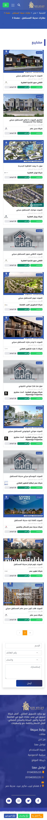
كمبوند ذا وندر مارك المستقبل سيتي (27, 342)
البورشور (9, 816)
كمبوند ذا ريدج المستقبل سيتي (29, 75)
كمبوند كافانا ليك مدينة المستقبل (28, 520)
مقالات (42, 734)
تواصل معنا (39, 744)
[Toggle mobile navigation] (13, 5)
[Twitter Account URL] (28, 801)
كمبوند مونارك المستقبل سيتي (29, 210)
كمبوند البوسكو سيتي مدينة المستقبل (26, 476)
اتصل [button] (25, 87)
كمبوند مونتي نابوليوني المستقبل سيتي (25, 431)
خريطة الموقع (38, 760)
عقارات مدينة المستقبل (34, 79)
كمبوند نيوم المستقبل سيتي (30, 298)
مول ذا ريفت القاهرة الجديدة (30, 166)
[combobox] (39, 652)
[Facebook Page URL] (38, 801)
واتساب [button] (38, 87)
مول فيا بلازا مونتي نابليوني (30, 386)
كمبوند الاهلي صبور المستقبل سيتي (27, 254)
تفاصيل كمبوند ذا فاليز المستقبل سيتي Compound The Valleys (25, 121)
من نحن (41, 739)
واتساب (22, 816)
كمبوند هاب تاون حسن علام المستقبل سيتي (24, 608)
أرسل (29, 683)
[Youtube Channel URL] (9, 801)
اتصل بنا (35, 816)
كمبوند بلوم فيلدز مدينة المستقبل (28, 564)
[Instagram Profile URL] (19, 801)
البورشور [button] (12, 87)
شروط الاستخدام (37, 750)
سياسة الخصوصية (36, 755)
